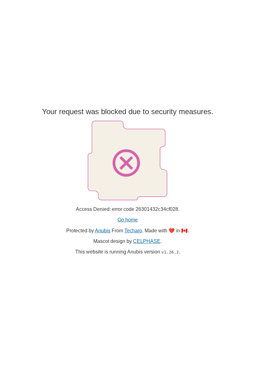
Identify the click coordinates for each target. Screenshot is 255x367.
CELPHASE (146, 241)
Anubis (102, 230)
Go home (128, 219)
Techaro (133, 230)
